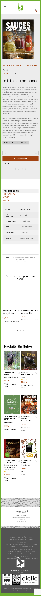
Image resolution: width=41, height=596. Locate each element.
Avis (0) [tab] (6, 200)
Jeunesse (13, 547)
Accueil (12, 537)
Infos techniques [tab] (10, 191)
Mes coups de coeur (15, 552)
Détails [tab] (5, 197)
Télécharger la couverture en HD (15, 143)
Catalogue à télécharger (17, 540)
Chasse (31, 540)
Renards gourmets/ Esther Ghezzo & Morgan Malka (11, 467)
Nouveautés (20, 259)
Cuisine (32, 257)
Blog (30, 537)
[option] (18, 39)
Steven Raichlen (15, 74)
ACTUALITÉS (22, 537)
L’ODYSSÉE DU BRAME (9, 374)
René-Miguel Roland (11, 377)
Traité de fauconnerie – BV (27, 374)
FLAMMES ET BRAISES (28, 310)
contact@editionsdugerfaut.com (21, 517)
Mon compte (30, 552)
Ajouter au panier (20, 159)
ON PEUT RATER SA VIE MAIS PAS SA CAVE (10, 418)
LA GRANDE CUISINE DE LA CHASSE (11, 461)
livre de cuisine (22, 262)
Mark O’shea (25, 465)
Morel (23, 377)
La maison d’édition (26, 547)
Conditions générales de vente (17, 544)
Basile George (8, 423)
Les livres (14, 549)
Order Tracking (22, 554)
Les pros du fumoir (9, 310)
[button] (5, 163)
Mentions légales (26, 549)
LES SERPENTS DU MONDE (27, 461)
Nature (10, 554)
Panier (32, 554)
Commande (21, 542)
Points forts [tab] (8, 194)
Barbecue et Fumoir (22, 257)
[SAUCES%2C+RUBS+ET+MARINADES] (19, 169)
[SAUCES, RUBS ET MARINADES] (15, 169)
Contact (34, 544)
